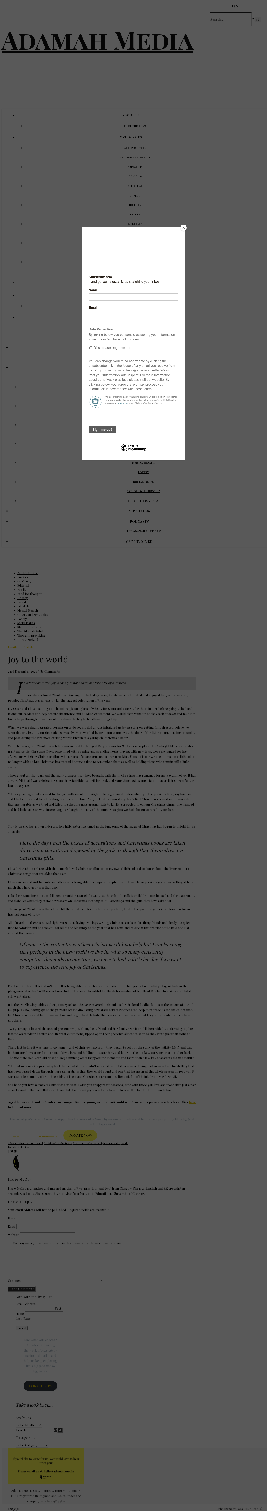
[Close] (183, 228)
